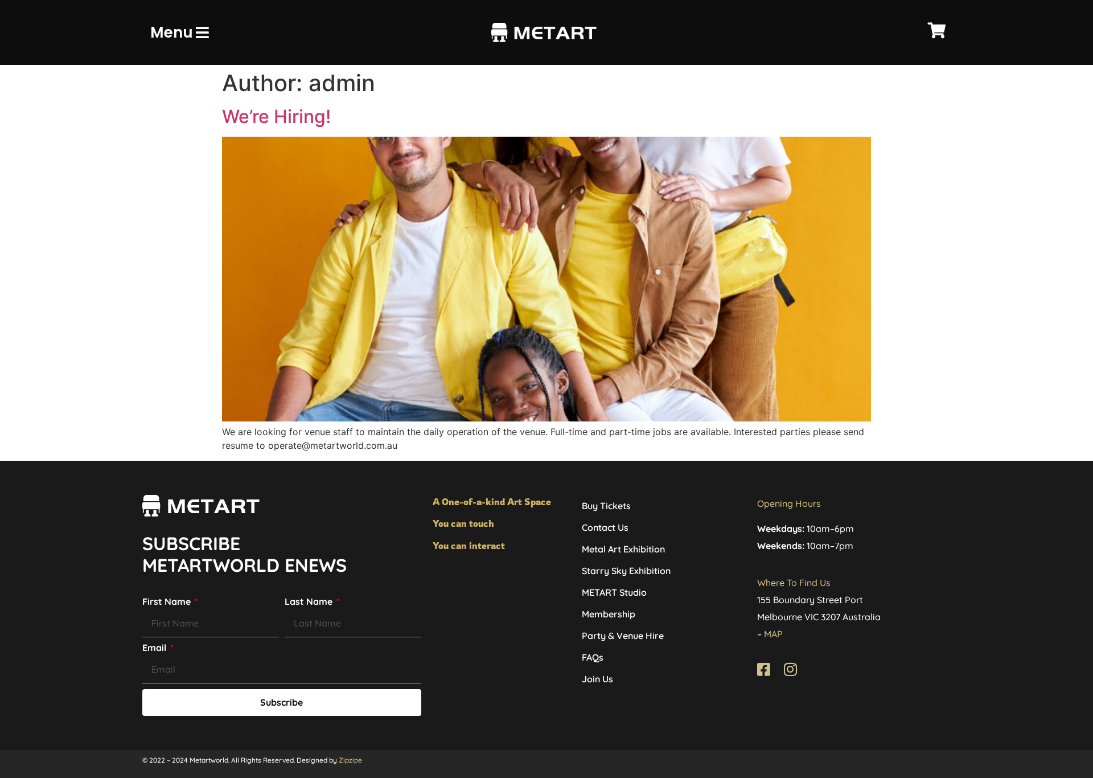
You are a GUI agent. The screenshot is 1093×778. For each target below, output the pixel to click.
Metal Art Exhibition (623, 549)
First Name (167, 602)
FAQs (592, 657)
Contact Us (605, 527)
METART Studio (614, 592)
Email (155, 648)
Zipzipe (350, 760)
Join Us (597, 679)
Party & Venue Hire (623, 635)
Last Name (310, 602)
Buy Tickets (606, 505)
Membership (608, 614)
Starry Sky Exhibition (626, 570)
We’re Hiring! (276, 116)
